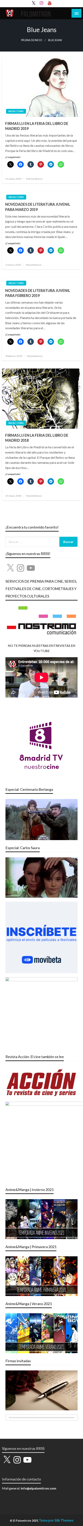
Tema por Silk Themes (56, 1520)
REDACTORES (16, 111)
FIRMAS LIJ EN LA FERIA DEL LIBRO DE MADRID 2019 (36, 126)
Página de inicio (31, 40)
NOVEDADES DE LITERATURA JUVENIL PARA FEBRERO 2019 (37, 293)
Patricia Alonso (34, 178)
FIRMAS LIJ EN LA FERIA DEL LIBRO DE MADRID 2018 (36, 438)
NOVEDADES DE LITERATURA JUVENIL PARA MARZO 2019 (37, 207)
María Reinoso (33, 264)
